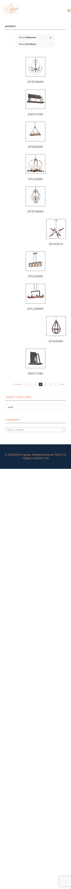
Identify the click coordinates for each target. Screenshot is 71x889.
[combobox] (35, 429)
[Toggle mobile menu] (69, 10)
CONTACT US (41, 458)
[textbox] (35, 429)
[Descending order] (50, 37)
